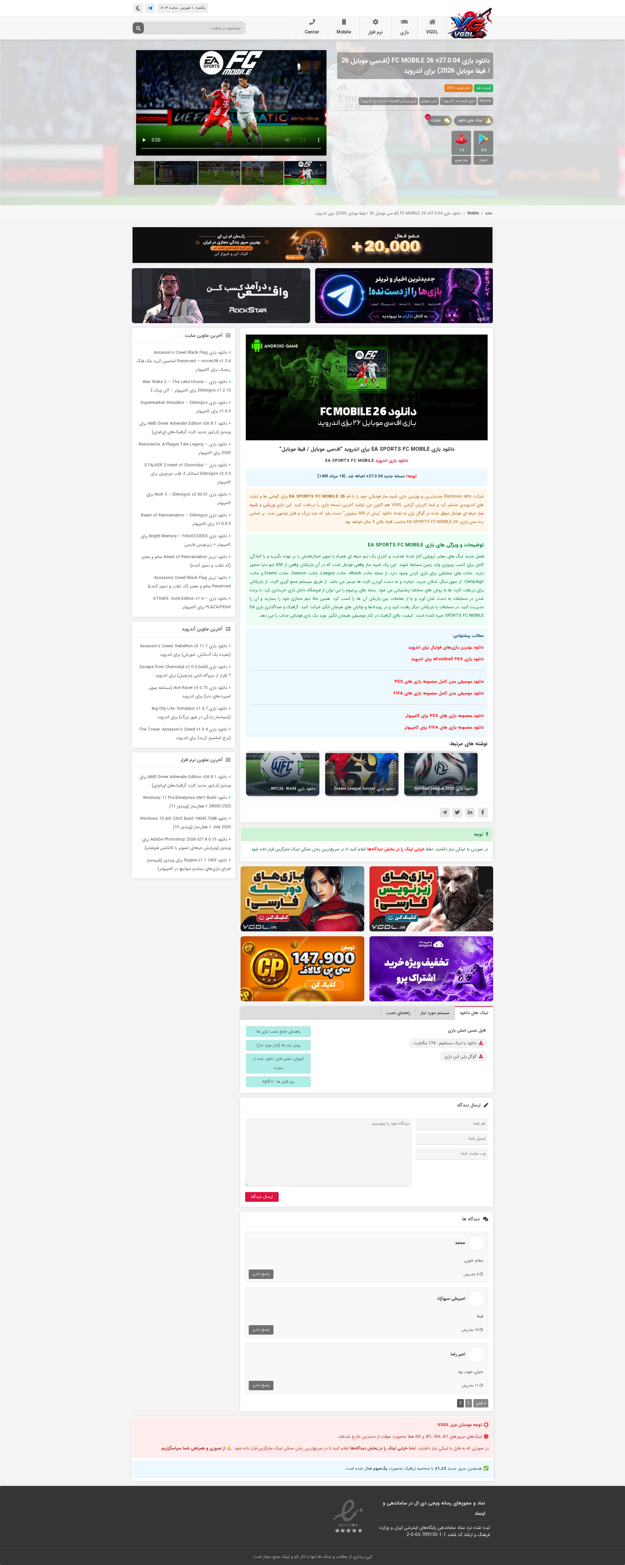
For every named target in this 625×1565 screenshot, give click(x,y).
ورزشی (269, 504)
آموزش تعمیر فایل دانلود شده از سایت (278, 1063)
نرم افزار (375, 32)
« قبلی (481, 1403)
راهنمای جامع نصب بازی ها (278, 1031)
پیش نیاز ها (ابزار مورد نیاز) (278, 1045)
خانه (488, 213)
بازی (404, 32)
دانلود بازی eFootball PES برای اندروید (447, 659)
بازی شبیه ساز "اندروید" (458, 101)
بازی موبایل (429, 101)
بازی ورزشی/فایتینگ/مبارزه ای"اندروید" (388, 101)
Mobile (344, 32)
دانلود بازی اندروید (391, 460)
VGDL (432, 32)
